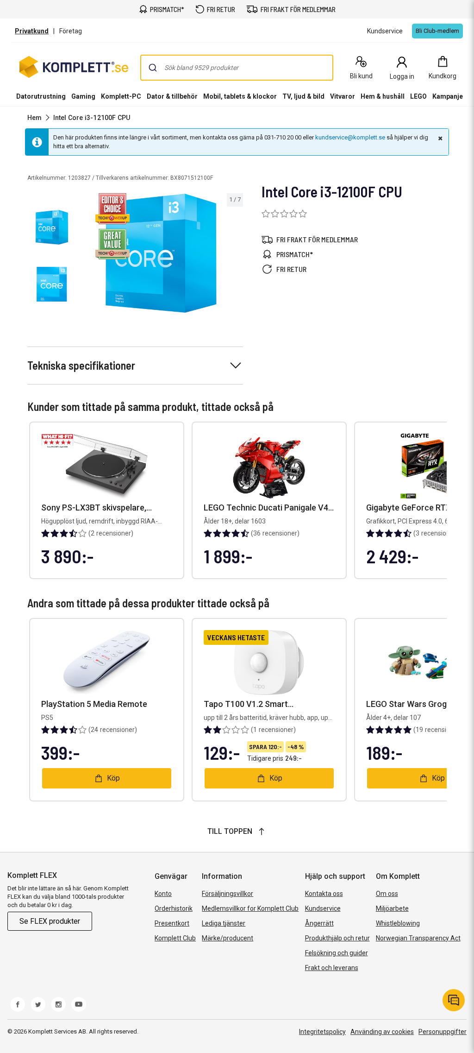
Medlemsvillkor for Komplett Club (250, 908)
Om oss (387, 893)
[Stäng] (439, 138)
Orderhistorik (174, 908)
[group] (161, 253)
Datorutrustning (41, 96)
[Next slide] (234, 254)
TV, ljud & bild (303, 96)
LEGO (418, 96)
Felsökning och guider (336, 953)
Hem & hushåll (383, 96)
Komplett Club (175, 938)
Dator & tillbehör (172, 96)
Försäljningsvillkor (227, 893)
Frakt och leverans (331, 967)
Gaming (83, 96)
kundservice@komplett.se (350, 137)
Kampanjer (449, 96)
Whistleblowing (398, 923)
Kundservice (323, 908)
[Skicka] (152, 67)
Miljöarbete (392, 908)
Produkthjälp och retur (337, 938)
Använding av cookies (382, 1031)
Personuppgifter (442, 1031)
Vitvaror (342, 96)
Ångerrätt (319, 923)
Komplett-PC (121, 96)
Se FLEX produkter (49, 921)
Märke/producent (227, 938)
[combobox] (236, 68)
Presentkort (172, 923)
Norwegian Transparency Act (418, 938)
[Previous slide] (87, 254)
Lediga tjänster (223, 923)
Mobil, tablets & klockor (240, 96)
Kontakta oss (324, 893)
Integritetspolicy (322, 1031)
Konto (163, 893)
